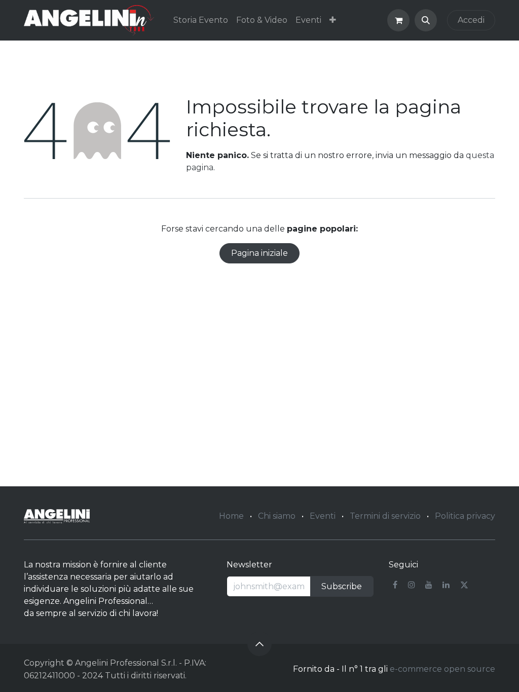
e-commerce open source (442, 669)
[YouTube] (429, 584)
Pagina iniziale (259, 253)
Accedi (471, 20)
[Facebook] (395, 584)
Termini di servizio (385, 516)
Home (231, 516)
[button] (426, 20)
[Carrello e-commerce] (398, 20)
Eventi (323, 516)
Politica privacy (465, 516)
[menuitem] (200, 20)
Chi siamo (276, 516)
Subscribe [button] (341, 586)
